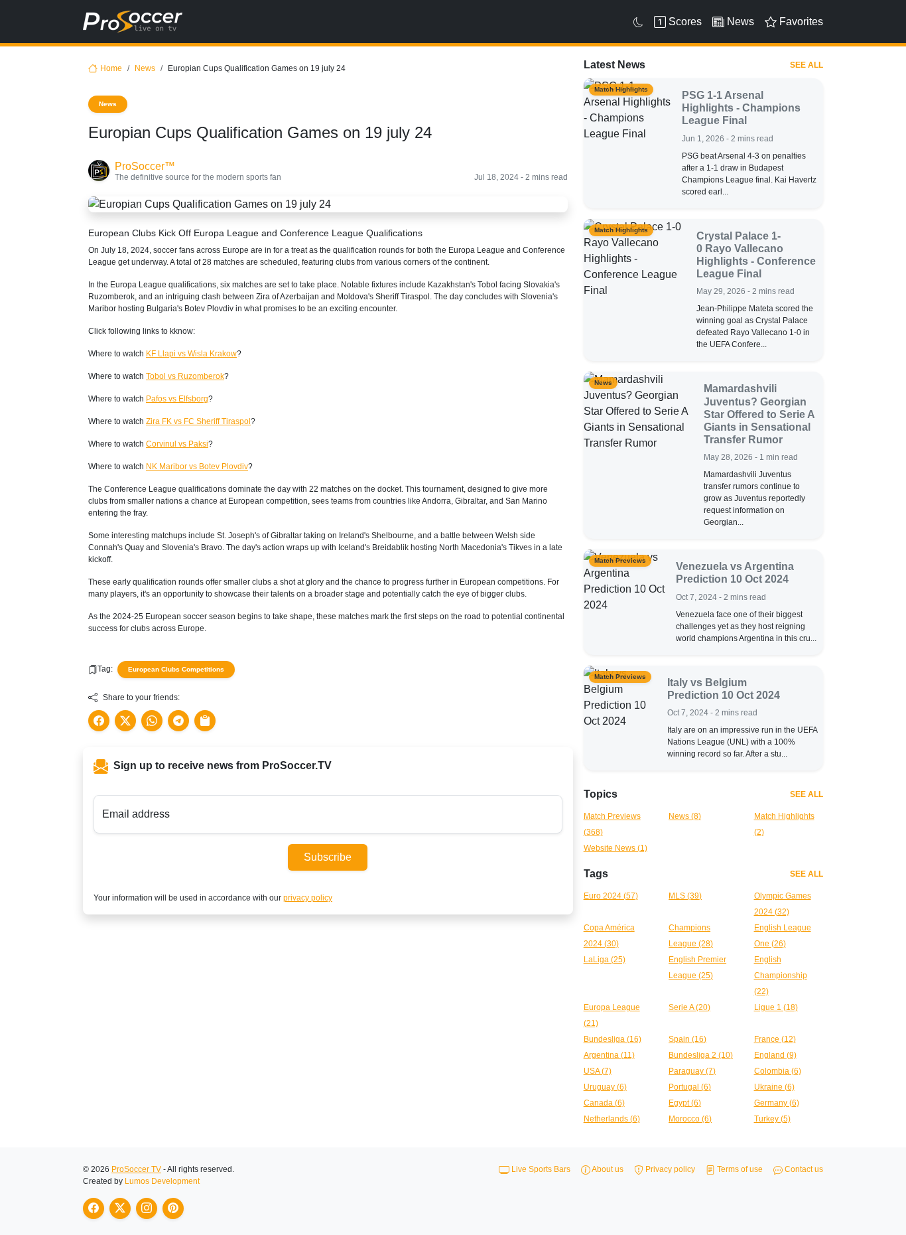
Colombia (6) (777, 1071)
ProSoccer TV (136, 1169)
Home (111, 68)
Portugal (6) (690, 1087)
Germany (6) (776, 1103)
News (145, 68)
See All (806, 65)
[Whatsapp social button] (151, 720)
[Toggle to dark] (638, 22)
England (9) (775, 1055)
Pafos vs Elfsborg (177, 398)
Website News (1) (615, 848)
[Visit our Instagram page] (146, 1208)
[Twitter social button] (125, 720)
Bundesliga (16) (612, 1039)
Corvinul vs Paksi (177, 444)
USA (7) (598, 1071)
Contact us (803, 1169)
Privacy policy (669, 1169)
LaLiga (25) (604, 959)
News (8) (685, 816)
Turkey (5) (772, 1119)
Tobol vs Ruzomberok (185, 376)
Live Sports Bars (539, 1169)
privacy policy (307, 898)
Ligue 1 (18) (776, 1007)
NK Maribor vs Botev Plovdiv (197, 466)
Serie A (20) (689, 1007)
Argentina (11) (609, 1055)
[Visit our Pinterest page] (173, 1208)
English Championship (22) (780, 975)
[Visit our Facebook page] (93, 1208)
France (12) (775, 1039)
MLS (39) (685, 896)
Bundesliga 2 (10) (701, 1055)
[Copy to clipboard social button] (205, 720)
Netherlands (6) (612, 1119)
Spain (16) (687, 1039)
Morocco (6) (690, 1119)
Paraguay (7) (692, 1071)
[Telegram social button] (178, 720)
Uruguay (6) (605, 1087)
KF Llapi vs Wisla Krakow (191, 353)
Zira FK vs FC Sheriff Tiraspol (198, 421)
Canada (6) (604, 1103)
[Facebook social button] (98, 720)
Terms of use (739, 1169)
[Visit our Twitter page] (120, 1208)
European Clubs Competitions (176, 669)
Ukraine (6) (774, 1087)
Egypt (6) (685, 1103)
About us (606, 1169)
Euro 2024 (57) (611, 896)
